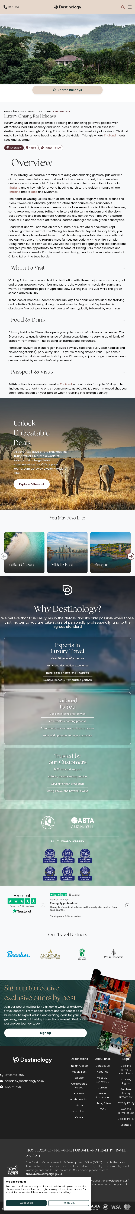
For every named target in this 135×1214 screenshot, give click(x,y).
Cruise (79, 1117)
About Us (102, 1072)
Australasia (79, 1111)
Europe (79, 1077)
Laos (34, 192)
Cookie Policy (126, 1119)
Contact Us (102, 1066)
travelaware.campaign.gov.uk (44, 1174)
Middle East (79, 1072)
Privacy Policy (125, 1103)
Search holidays (70, 90)
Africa (79, 1105)
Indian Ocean (79, 1066)
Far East (79, 1093)
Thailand (110, 135)
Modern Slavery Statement (126, 1093)
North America (79, 1099)
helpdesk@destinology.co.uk (24, 1081)
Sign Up (45, 1033)
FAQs (102, 1109)
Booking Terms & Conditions (126, 1069)
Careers (103, 1087)
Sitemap (126, 1125)
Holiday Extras (102, 1103)
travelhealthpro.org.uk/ (115, 1180)
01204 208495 (14, 1075)
